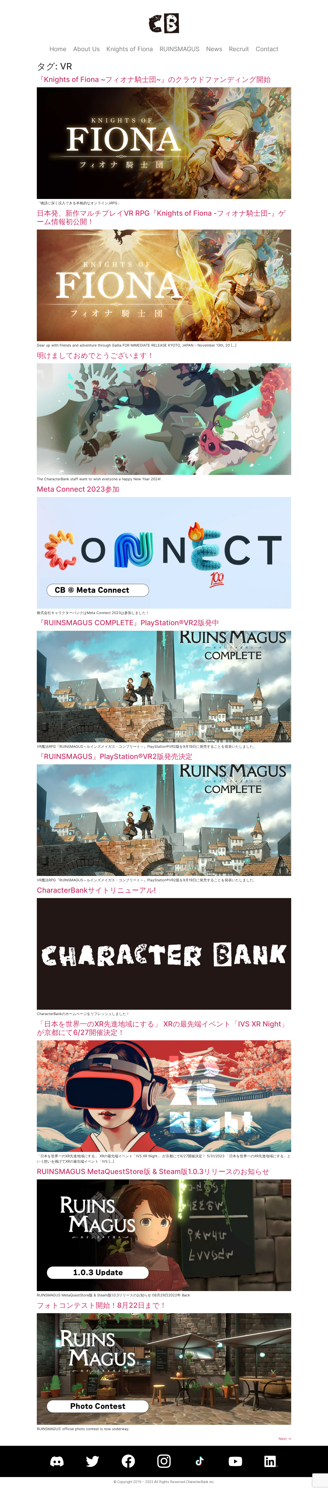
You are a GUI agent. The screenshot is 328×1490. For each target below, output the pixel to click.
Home (58, 49)
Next (285, 1438)
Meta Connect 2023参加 (78, 489)
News (214, 49)
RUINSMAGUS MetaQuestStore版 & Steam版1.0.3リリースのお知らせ (153, 1171)
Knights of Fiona (129, 49)
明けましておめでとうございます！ (95, 355)
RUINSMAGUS (179, 49)
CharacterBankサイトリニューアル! (96, 890)
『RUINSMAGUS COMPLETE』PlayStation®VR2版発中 (128, 622)
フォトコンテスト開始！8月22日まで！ (102, 1305)
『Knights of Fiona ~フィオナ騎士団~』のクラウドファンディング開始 (154, 79)
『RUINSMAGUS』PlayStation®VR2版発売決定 (115, 756)
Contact (267, 49)
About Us (86, 49)
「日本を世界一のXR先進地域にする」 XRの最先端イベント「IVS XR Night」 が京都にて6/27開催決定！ (162, 1028)
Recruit (239, 49)
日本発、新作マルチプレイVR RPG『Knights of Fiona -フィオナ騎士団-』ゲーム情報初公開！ (161, 217)
